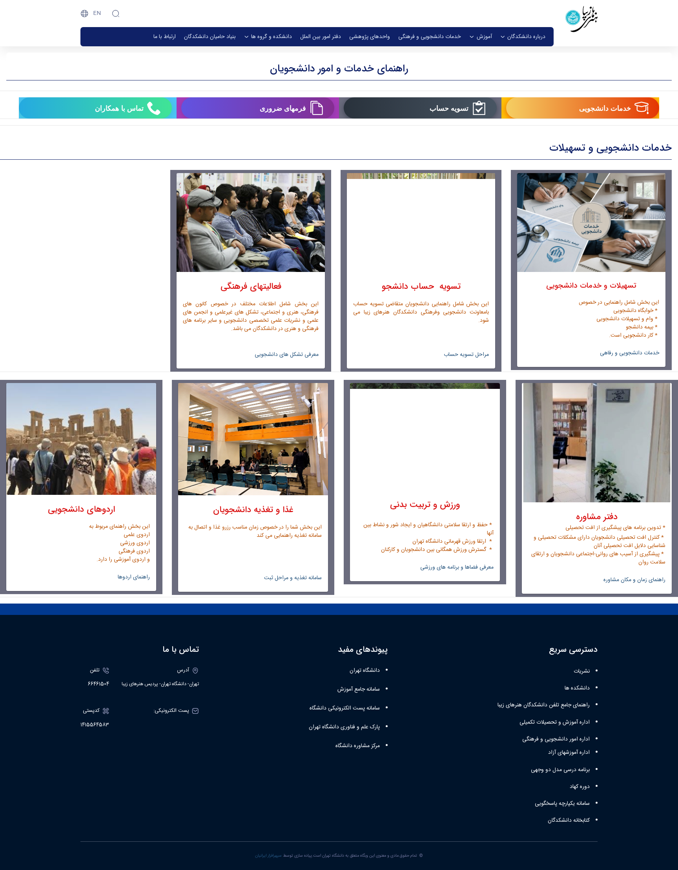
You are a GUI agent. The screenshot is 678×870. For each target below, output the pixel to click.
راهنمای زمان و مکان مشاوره (634, 580)
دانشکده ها (577, 688)
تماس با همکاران (119, 107)
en (97, 13)
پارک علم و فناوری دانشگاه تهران (344, 727)
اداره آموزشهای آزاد (569, 752)
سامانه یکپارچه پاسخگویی (562, 803)
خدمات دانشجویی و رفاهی (629, 353)
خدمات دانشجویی (605, 107)
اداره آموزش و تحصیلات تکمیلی (554, 722)
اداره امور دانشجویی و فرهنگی (556, 739)
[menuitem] (522, 36)
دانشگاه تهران (365, 670)
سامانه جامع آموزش (358, 689)
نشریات (582, 671)
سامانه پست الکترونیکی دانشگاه (345, 708)
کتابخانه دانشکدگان (569, 820)
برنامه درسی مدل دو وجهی (560, 770)
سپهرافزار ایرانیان (268, 855)
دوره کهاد (580, 787)
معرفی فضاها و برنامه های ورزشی (457, 567)
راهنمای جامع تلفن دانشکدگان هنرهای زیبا (544, 705)
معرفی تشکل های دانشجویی (287, 354)
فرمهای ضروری (283, 107)
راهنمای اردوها (134, 577)
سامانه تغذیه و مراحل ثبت (293, 578)
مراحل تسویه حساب (465, 354)
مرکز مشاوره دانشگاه (357, 746)
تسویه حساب (449, 107)
